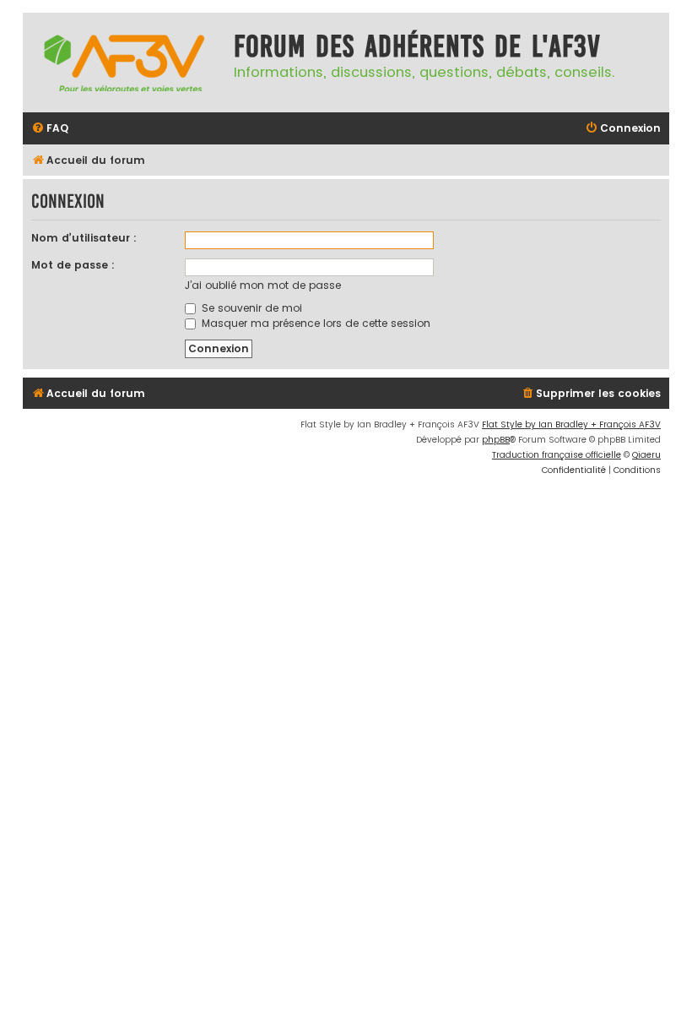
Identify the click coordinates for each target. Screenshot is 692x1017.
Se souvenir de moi (250, 308)
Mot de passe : (73, 265)
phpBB (496, 439)
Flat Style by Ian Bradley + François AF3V (571, 424)
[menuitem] (49, 128)
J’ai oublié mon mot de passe (263, 285)
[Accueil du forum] (124, 62)
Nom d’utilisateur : (84, 238)
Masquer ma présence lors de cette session (314, 323)
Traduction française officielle (556, 455)
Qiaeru (646, 455)
